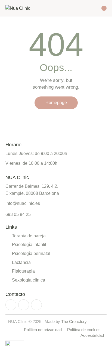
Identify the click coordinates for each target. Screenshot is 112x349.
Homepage (56, 102)
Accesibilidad (92, 335)
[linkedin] (36, 304)
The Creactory (74, 321)
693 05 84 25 (18, 214)
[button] (94, 8)
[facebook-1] (23, 304)
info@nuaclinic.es (22, 203)
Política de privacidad (43, 329)
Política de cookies (84, 329)
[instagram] (10, 304)
